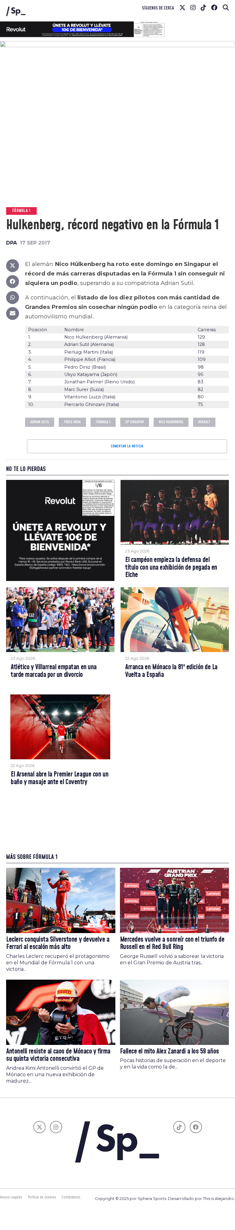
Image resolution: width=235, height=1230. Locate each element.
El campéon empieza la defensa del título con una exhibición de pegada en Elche (171, 567)
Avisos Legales (11, 1197)
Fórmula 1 (103, 422)
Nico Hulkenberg (171, 422)
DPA (11, 243)
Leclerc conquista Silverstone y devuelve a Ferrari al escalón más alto (57, 943)
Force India (72, 422)
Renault (204, 422)
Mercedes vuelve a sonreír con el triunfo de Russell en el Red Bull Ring (172, 943)
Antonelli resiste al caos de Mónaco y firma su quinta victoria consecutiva (58, 1055)
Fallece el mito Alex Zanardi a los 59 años (169, 1051)
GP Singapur (134, 422)
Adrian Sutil (39, 422)
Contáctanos (71, 1197)
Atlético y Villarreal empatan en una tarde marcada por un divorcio (54, 671)
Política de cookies (42, 1197)
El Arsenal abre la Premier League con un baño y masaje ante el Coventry (59, 778)
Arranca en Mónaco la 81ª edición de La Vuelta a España (171, 671)
